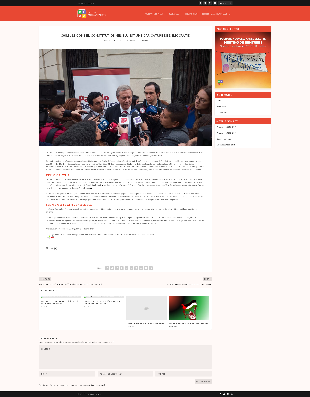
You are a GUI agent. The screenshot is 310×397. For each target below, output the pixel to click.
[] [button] (55, 248)
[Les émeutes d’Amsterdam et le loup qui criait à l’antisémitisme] (61, 297)
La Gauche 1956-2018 (226, 145)
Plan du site (222, 112)
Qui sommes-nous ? (155, 14)
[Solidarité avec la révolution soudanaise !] (146, 308)
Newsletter (221, 106)
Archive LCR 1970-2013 (226, 133)
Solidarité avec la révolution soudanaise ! (145, 323)
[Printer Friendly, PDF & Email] (52, 238)
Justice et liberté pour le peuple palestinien (188, 323)
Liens (219, 101)
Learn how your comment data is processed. (87, 385)
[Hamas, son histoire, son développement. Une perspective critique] (104, 297)
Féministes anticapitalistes (216, 14)
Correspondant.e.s (118, 40)
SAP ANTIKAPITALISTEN (86, 3)
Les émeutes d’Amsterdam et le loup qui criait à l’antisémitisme (59, 302)
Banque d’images (224, 139)
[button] (102, 185)
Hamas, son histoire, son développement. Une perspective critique (102, 302)
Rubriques (174, 14)
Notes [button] (49, 248)
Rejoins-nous (192, 14)
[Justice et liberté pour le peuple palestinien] (189, 308)
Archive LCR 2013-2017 (226, 127)
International (143, 40)
